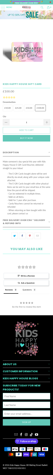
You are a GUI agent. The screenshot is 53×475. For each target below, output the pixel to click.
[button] (26, 152)
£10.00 (7, 108)
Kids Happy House (17, 465)
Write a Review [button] (28, 275)
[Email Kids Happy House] (16, 435)
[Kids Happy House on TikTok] (31, 435)
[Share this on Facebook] (22, 236)
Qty (4, 116)
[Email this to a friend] (37, 236)
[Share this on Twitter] (14, 236)
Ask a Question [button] (28, 283)
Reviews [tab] (9, 289)
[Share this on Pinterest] (30, 236)
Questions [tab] (27, 289)
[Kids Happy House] (26, 7)
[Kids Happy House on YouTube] (36, 435)
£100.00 (40, 108)
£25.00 (18, 108)
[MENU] (1, 7)
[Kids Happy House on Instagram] (26, 435)
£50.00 (29, 108)
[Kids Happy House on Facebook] (21, 435)
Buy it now (26, 138)
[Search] (42, 7)
